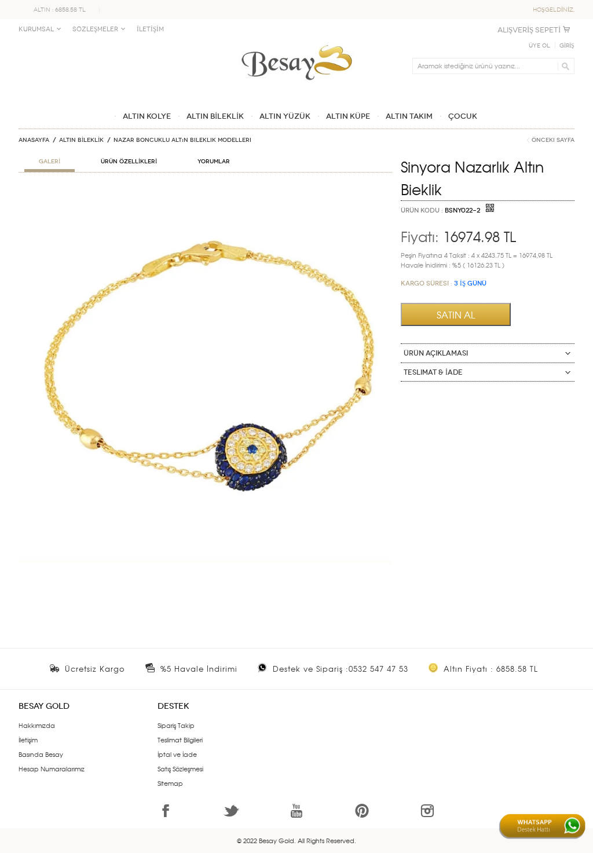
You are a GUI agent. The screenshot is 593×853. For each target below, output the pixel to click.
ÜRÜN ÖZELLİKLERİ (129, 161)
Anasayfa (34, 140)
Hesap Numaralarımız (52, 768)
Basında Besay (41, 754)
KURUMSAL (36, 29)
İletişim (28, 739)
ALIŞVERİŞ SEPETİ (529, 29)
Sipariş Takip (176, 725)
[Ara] (564, 66)
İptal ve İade (177, 754)
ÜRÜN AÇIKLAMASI (436, 353)
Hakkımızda (37, 725)
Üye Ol (539, 45)
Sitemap (170, 783)
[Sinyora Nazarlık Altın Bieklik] (205, 194)
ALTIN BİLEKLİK (81, 140)
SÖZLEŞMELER (95, 29)
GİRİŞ (566, 45)
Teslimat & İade (433, 372)
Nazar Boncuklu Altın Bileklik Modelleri (182, 140)
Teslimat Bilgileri (180, 739)
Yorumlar (213, 161)
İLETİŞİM (150, 29)
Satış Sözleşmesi (180, 768)
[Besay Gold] (296, 41)
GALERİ (49, 161)
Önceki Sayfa (553, 140)
